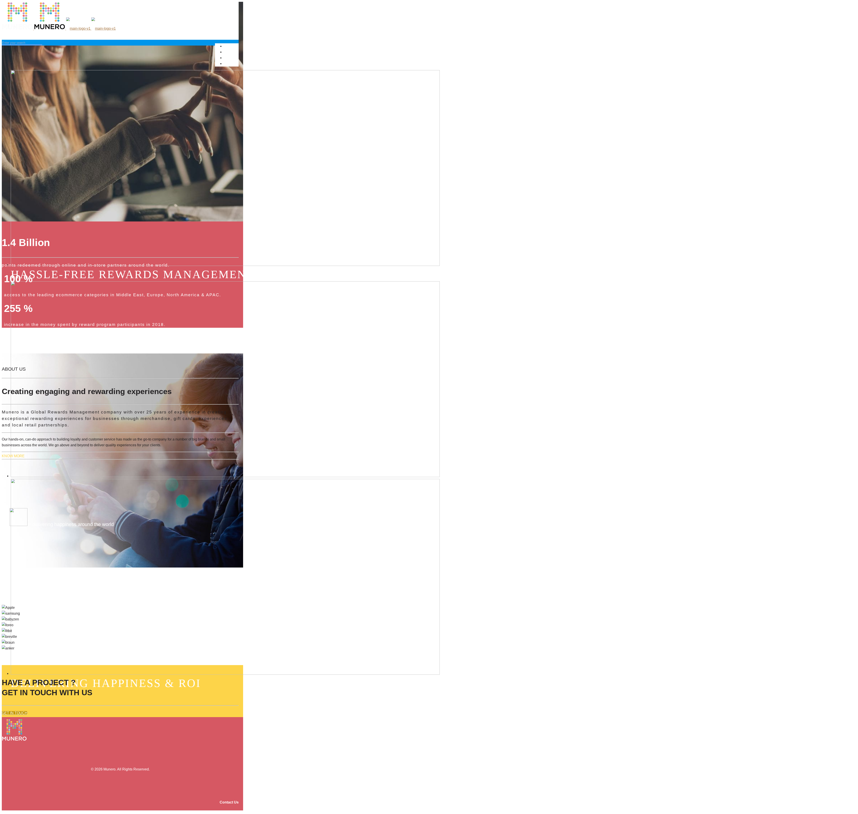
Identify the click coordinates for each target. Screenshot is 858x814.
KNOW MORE (13, 456)
